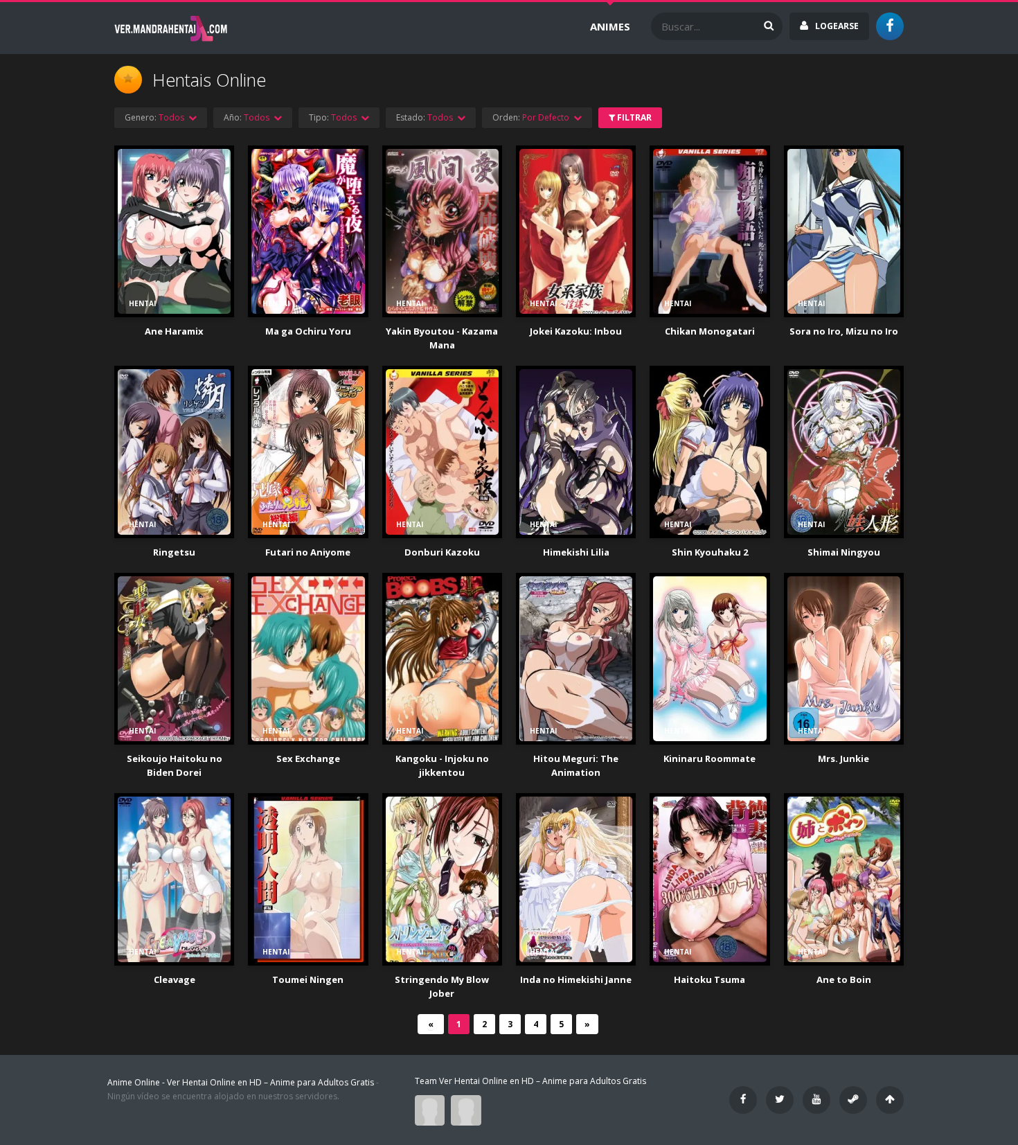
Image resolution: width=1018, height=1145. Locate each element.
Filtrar (633, 117)
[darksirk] (433, 1109)
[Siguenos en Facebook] (743, 1100)
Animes (610, 26)
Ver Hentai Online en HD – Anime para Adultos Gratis (270, 1082)
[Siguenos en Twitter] (780, 1100)
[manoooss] (468, 1109)
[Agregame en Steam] (853, 1100)
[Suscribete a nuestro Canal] (816, 1100)
